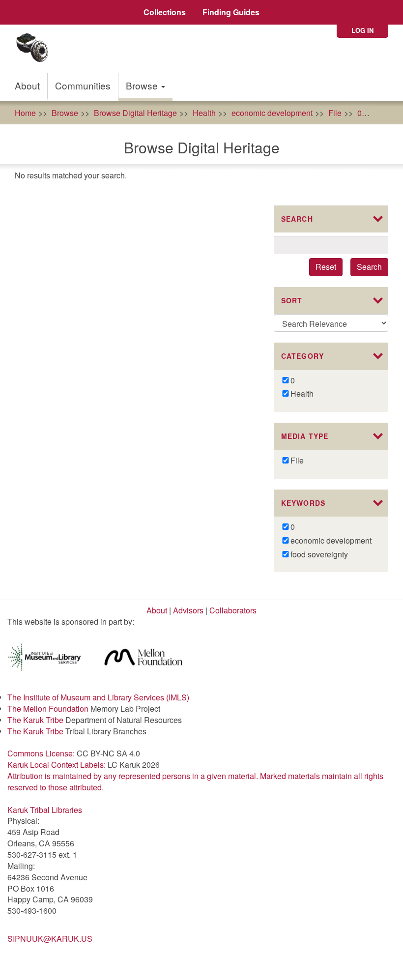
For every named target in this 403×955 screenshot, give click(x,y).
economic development (272, 112)
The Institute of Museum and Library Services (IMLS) (98, 697)
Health (204, 112)
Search (369, 266)
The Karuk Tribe (35, 719)
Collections (165, 12)
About (27, 85)
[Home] (36, 49)
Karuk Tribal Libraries (44, 809)
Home (25, 112)
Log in (362, 30)
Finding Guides (230, 12)
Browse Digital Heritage (135, 112)
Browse (143, 85)
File (335, 112)
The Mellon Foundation (47, 708)
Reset (326, 266)
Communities (83, 85)
